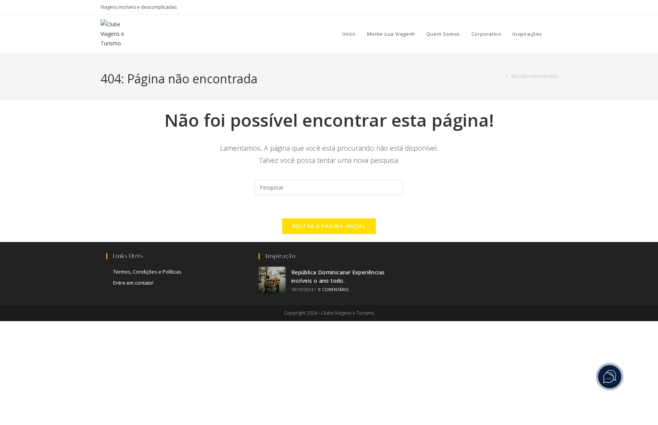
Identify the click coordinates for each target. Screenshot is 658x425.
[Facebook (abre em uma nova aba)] (520, 7)
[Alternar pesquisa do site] (555, 34)
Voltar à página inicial (329, 226)
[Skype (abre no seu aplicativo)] (537, 7)
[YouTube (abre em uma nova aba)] (546, 7)
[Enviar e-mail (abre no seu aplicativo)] (554, 7)
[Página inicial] (501, 76)
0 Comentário (333, 289)
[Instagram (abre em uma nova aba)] (529, 7)
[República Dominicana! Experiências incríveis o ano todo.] (272, 280)
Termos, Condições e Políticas (147, 271)
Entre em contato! (133, 282)
